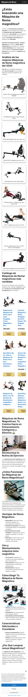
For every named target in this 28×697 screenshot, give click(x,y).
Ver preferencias (14, 692)
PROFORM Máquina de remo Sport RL (14, 139)
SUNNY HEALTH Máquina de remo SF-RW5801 (14, 95)
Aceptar (14, 685)
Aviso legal (19, 695)
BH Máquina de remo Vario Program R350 (14, 117)
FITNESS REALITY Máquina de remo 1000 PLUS (14, 203)
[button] (26, 671)
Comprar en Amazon (9, 333)
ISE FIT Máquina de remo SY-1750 (14, 225)
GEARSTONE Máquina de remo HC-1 (14, 160)
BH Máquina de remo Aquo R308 (14, 181)
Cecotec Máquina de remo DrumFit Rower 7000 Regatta (14, 246)
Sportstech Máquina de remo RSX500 (14, 268)
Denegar (14, 688)
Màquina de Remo (8, 2)
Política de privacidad (12, 695)
